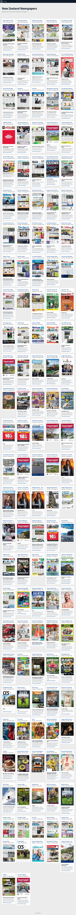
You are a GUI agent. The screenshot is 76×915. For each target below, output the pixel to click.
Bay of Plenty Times (8, 20)
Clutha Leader (21, 256)
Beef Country (64, 784)
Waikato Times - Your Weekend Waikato (38, 487)
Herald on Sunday (22, 420)
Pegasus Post (64, 817)
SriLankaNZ (64, 520)
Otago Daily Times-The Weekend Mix (53, 487)
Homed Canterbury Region (23, 454)
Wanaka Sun (35, 554)
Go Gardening (50, 751)
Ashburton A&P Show (8, 388)
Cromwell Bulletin (37, 256)
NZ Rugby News (65, 654)
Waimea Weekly (51, 323)
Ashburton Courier (66, 223)
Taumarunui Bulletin (66, 256)
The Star (34, 817)
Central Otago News (52, 256)
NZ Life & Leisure (51, 784)
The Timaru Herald (8, 88)
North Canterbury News (38, 157)
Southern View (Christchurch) (23, 157)
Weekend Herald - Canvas (9, 520)
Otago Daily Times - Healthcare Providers (53, 588)
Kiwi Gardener (65, 388)
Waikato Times (21, 54)
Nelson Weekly (36, 323)
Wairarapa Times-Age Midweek (23, 356)
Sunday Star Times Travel (38, 420)
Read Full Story (7, 50)
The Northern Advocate (67, 88)
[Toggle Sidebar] (1, 1)
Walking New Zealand (8, 654)
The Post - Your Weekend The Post (23, 487)
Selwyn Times (6, 256)
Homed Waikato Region (53, 420)
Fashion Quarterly (66, 588)
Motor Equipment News (67, 621)
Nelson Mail (35, 290)
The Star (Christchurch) (23, 190)
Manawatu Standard (37, 122)
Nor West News (21, 817)
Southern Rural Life (52, 290)
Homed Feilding (21, 874)
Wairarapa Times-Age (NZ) (9, 54)
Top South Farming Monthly (53, 841)
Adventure (5, 719)
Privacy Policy (38, 913)
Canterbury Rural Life (67, 157)
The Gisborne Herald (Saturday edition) (9, 454)
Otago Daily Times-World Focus (67, 356)
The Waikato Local (66, 323)
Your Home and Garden (23, 621)
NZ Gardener (50, 654)
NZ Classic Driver (21, 388)
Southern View (7, 817)
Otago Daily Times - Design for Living (38, 654)
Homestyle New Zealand (53, 687)
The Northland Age (8, 290)
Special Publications (37, 841)
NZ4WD (5, 874)
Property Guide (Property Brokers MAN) (38, 454)
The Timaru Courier (37, 223)
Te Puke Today (6, 588)
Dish (33, 719)
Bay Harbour (6, 841)
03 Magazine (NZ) (7, 687)
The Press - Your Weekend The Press (67, 454)
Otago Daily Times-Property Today (67, 487)
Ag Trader (20, 654)
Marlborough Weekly (52, 554)
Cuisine (5, 751)
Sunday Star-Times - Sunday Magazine (9, 487)
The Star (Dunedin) (22, 223)
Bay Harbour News (37, 190)
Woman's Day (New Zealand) (38, 388)
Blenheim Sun (65, 290)
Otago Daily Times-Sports (23, 554)
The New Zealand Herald (23, 122)
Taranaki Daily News (66, 122)
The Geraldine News (8, 157)
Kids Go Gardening (52, 719)
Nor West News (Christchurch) (9, 223)
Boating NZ (35, 784)
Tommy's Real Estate (66, 554)
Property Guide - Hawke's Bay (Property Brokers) (67, 841)
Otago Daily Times (51, 54)
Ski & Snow (6, 784)
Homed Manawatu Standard (53, 122)
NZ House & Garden (66, 687)
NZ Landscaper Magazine (53, 356)
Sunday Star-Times (8, 420)
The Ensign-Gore (7, 323)
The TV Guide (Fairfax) (67, 54)
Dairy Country (21, 687)
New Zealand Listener (52, 157)
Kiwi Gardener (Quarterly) (23, 751)
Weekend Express (36, 520)
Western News (51, 817)
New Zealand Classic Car (9, 621)
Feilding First (6, 554)
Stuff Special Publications (23, 290)
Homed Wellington (22, 520)
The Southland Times (37, 54)
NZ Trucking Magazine (38, 751)
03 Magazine (20, 841)
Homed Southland (66, 420)
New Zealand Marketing (67, 751)
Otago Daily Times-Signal (38, 356)
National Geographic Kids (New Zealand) (23, 588)
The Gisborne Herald (66, 20)
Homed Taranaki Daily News (53, 454)
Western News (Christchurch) (67, 190)
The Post (34, 88)
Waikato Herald (7, 122)
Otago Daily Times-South (67, 719)
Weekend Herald (51, 520)
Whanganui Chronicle (52, 88)
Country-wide (21, 784)
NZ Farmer (35, 687)
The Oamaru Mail (22, 20)
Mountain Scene (7, 190)
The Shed (19, 719)
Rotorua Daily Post (52, 20)
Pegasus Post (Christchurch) (53, 190)
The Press (20, 88)
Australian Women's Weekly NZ (38, 621)
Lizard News (20, 323)
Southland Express (52, 223)
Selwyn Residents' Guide (38, 588)
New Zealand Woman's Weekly (53, 388)
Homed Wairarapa (8, 356)
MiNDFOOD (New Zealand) (53, 621)
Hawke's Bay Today (37, 20)
